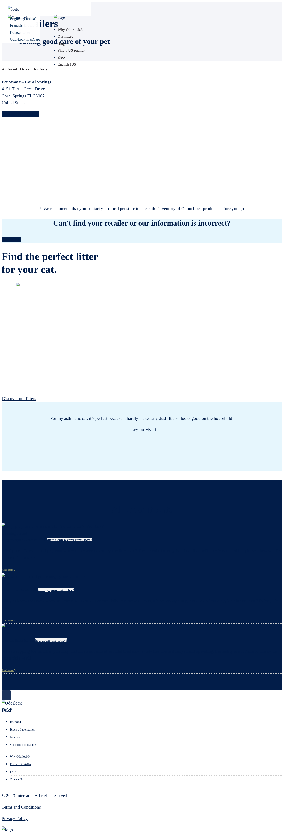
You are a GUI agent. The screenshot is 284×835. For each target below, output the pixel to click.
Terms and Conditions (21, 807)
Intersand (15, 721)
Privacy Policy (15, 818)
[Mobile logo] (7, 829)
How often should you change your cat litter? (38, 590)
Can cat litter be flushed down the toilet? (34, 640)
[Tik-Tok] (10, 710)
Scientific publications (23, 744)
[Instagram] (6, 710)
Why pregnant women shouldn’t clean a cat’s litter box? (47, 540)
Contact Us (16, 779)
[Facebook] (3, 710)
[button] (2, 414)
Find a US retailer (71, 50)
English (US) (67, 64)
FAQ (61, 57)
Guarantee (16, 737)
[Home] (13, 9)
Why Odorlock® (70, 29)
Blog (61, 43)
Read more (8, 569)
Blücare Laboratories (22, 729)
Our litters (65, 36)
